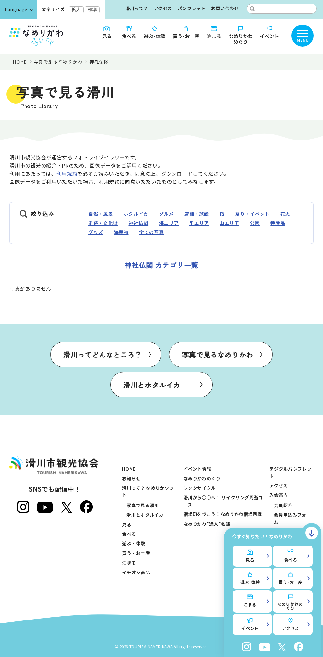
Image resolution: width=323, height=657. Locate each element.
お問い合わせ (225, 8)
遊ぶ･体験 (154, 35)
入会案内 (278, 495)
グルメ (166, 213)
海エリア (169, 223)
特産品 (277, 223)
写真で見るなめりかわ (217, 354)
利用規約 (67, 173)
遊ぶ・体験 (133, 543)
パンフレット (192, 8)
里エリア (199, 223)
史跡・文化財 (103, 223)
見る (106, 35)
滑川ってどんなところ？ (102, 354)
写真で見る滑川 (142, 505)
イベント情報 (197, 469)
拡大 (76, 9)
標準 (92, 9)
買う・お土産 (136, 553)
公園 (255, 223)
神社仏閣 (139, 223)
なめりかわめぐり (240, 38)
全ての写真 (151, 232)
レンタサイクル (200, 488)
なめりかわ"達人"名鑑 (207, 524)
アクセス (163, 8)
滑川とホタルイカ (151, 385)
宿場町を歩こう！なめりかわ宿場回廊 (223, 514)
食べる (129, 35)
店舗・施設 (196, 213)
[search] (252, 8)
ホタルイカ (136, 213)
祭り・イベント (252, 213)
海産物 (121, 232)
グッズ (95, 232)
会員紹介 (283, 505)
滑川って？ (137, 8)
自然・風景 (100, 213)
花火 (285, 213)
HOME (129, 469)
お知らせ (131, 478)
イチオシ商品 (136, 572)
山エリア (229, 223)
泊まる (214, 35)
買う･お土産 (186, 35)
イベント (269, 35)
